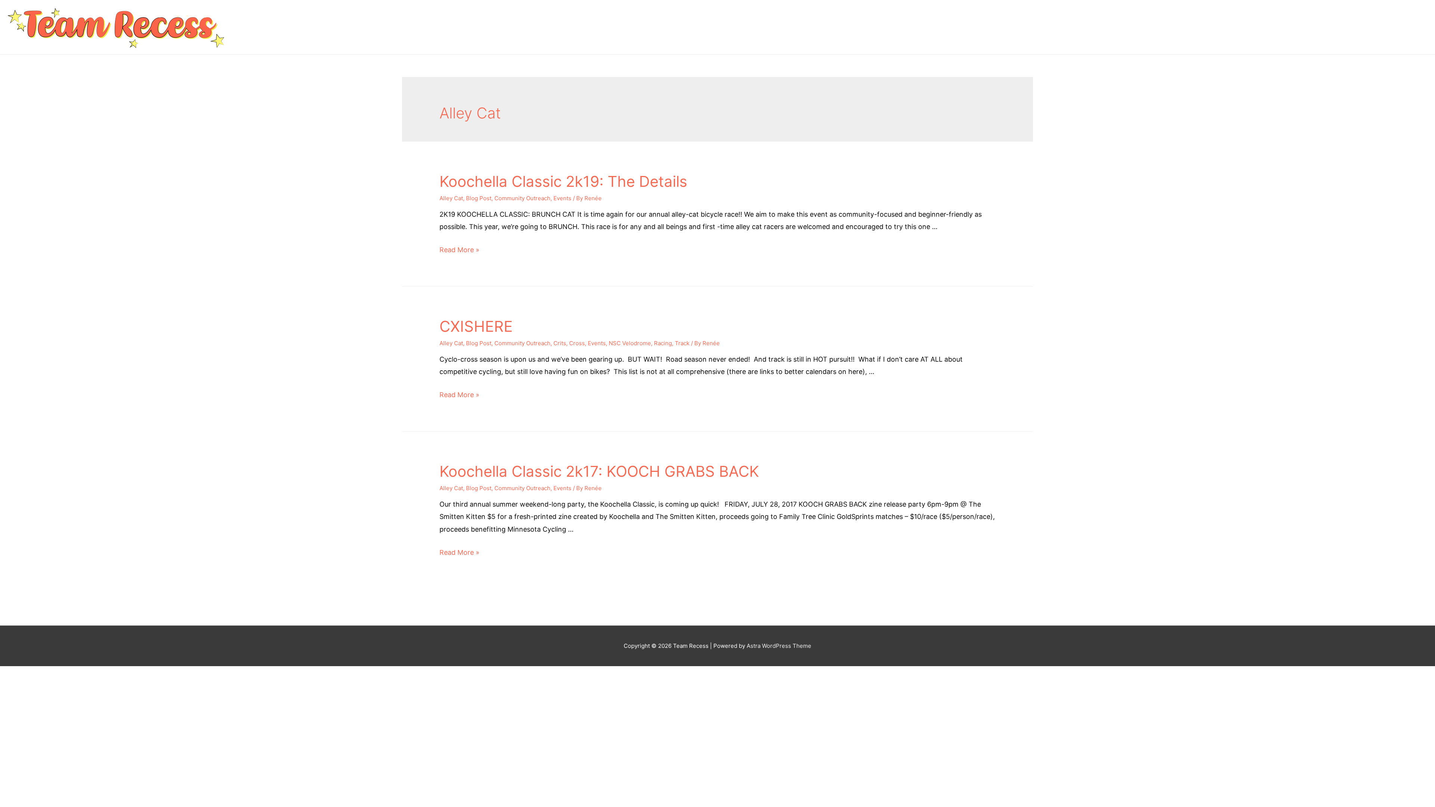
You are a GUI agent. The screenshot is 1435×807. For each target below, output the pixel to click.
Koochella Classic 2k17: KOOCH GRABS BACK (599, 471)
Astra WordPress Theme (779, 645)
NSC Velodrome (630, 343)
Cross (577, 343)
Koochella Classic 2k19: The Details (563, 181)
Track (682, 343)
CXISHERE (476, 326)
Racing (663, 343)
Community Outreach (522, 198)
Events (562, 198)
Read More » (459, 250)
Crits (559, 343)
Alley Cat (451, 198)
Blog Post (478, 198)
